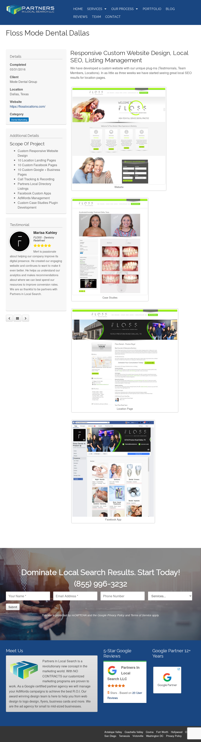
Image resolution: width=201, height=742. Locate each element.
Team (96, 17)
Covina (149, 732)
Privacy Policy (115, 615)
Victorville (137, 736)
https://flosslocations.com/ (27, 106)
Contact (113, 17)
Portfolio (152, 9)
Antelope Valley (113, 732)
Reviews (80, 17)
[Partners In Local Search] (30, 9)
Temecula (124, 736)
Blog (170, 9)
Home (78, 9)
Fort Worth (162, 732)
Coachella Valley (134, 732)
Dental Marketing (19, 119)
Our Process (122, 9)
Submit (12, 607)
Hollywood (176, 732)
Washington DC (154, 736)
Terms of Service (141, 615)
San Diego (110, 736)
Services (94, 9)
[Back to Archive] (17, 318)
